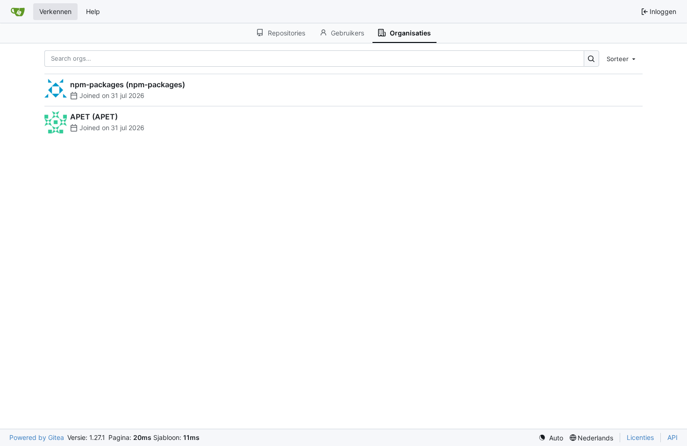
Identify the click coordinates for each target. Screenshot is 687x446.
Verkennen (55, 11)
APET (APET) (94, 116)
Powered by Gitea (36, 437)
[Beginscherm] (18, 11)
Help (93, 11)
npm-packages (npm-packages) (127, 84)
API (672, 437)
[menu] (622, 58)
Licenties (640, 437)
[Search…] (591, 58)
